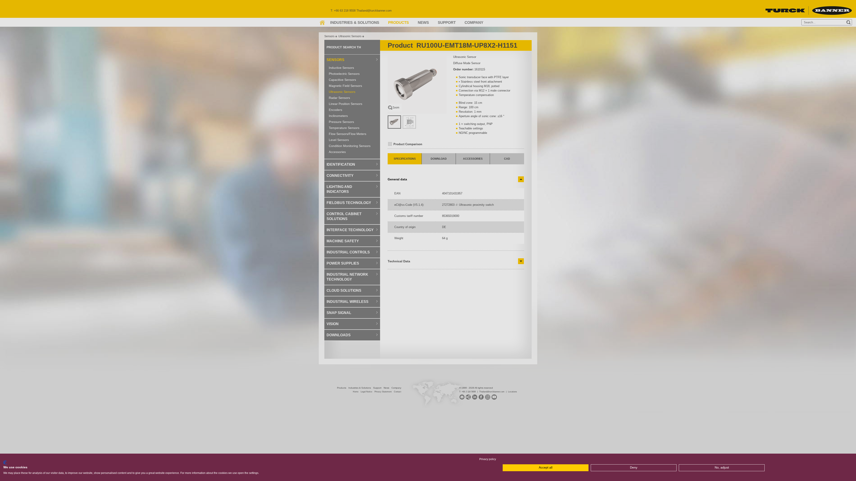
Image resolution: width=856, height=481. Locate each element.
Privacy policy (487, 459)
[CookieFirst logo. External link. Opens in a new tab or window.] (5, 463)
